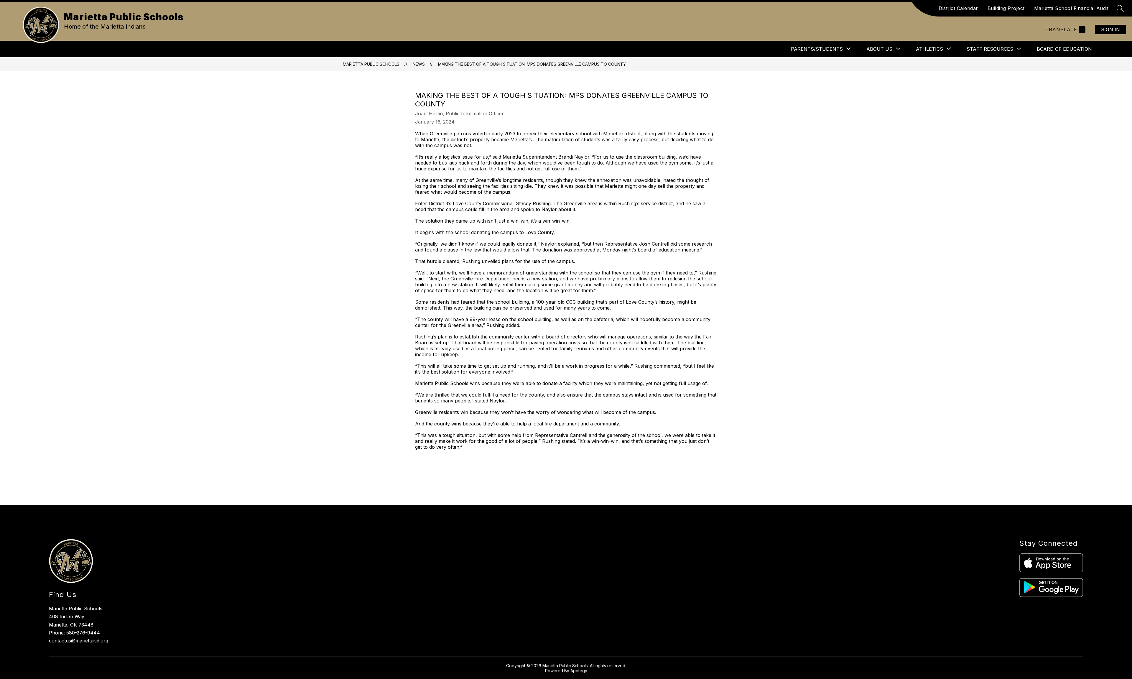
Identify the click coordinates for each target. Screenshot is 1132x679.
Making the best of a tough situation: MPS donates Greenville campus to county (532, 64)
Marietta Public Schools (371, 64)
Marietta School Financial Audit (1071, 8)
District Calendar (958, 8)
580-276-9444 (83, 633)
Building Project (1006, 8)
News (419, 64)
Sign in (1110, 29)
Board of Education (1064, 49)
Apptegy (578, 670)
